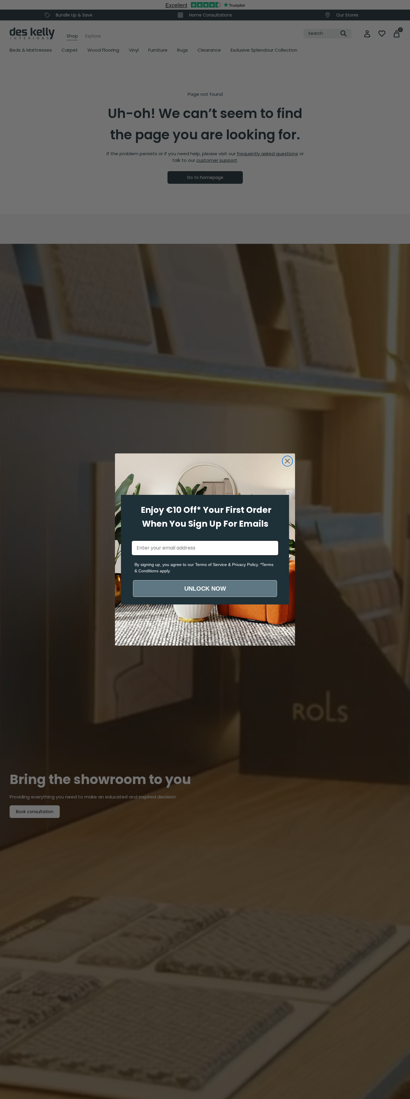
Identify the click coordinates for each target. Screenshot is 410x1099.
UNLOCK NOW (205, 588)
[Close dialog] (287, 461)
